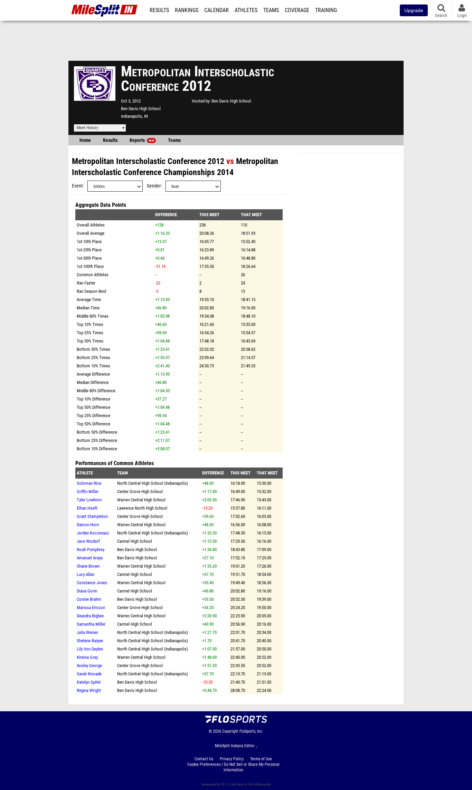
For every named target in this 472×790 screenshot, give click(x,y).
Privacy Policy (232, 759)
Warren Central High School (141, 499)
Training (326, 10)
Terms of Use (261, 759)
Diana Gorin (87, 591)
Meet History (87, 127)
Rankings (186, 10)
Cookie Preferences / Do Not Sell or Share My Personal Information (233, 767)
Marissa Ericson (91, 607)
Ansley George (89, 665)
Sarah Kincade (89, 673)
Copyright (230, 731)
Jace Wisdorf (88, 541)
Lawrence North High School (142, 508)
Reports (142, 140)
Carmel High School (134, 541)
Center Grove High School (140, 491)
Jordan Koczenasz (93, 533)
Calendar (216, 10)
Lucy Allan (85, 574)
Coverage (297, 10)
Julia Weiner (87, 632)
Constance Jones (92, 582)
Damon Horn (88, 524)
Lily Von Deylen (90, 649)
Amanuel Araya (90, 557)
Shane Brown (88, 566)
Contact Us (204, 759)
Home (85, 140)
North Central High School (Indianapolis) (152, 483)
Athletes (246, 10)
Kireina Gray (87, 657)
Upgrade (413, 10)
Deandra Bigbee (90, 615)
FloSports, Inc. (251, 731)
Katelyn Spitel (89, 682)
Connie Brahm (89, 599)
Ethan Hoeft (87, 508)
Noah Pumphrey (90, 549)
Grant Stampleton (92, 516)
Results (159, 10)
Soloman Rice (89, 483)
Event (77, 186)
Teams (271, 10)
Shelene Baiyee (90, 640)
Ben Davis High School (141, 108)
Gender (154, 186)
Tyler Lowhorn (89, 499)
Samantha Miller (91, 624)
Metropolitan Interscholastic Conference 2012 (148, 161)
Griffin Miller (87, 491)
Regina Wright (89, 690)
